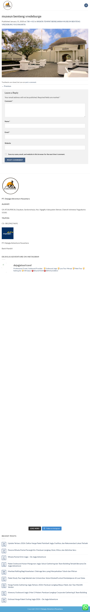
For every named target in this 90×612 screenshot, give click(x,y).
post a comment (30, 82)
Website (8, 143)
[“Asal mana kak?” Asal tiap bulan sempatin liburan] (67, 287)
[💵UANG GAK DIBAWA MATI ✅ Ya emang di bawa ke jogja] (67, 437)
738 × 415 (30, 21)
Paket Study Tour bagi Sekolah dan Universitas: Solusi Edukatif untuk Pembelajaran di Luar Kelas (46, 578)
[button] (86, 5)
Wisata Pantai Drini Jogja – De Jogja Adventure (27, 557)
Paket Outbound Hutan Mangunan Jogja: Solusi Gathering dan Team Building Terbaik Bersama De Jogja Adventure (47, 564)
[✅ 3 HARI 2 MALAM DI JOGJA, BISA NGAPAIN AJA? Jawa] (67, 387)
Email (7, 132)
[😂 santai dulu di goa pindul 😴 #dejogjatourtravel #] (23, 287)
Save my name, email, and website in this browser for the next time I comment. (36, 154)
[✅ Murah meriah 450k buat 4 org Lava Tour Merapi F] (23, 513)
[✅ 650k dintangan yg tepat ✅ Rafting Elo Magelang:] (23, 462)
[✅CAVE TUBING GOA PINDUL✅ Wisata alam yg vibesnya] (67, 462)
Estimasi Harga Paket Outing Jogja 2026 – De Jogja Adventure (33, 599)
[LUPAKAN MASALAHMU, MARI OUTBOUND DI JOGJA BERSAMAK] (67, 362)
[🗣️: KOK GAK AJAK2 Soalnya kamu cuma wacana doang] (23, 488)
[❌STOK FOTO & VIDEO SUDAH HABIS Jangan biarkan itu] (67, 412)
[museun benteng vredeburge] (45, 53)
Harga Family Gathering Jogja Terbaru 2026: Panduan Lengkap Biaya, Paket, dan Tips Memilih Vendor (45, 586)
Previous (6, 86)
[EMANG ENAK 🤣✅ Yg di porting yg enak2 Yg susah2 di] (67, 488)
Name (7, 121)
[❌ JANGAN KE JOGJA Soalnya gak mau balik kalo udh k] (23, 387)
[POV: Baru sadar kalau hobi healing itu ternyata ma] (23, 337)
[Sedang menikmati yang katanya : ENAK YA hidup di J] (23, 312)
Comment (9, 101)
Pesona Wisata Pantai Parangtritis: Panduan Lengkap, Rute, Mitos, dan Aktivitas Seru (42, 550)
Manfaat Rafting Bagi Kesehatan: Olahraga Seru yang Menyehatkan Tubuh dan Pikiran (42, 571)
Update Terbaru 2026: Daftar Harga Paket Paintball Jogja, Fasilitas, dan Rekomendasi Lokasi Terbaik (48, 543)
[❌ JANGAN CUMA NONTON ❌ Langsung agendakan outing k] (67, 513)
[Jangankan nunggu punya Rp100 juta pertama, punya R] (67, 337)
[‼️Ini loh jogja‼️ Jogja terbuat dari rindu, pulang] (23, 412)
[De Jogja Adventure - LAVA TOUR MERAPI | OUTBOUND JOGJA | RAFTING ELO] (7, 5)
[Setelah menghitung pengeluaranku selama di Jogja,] (23, 362)
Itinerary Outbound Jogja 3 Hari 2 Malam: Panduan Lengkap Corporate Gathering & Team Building (47, 592)
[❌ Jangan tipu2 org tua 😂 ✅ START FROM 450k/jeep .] (23, 437)
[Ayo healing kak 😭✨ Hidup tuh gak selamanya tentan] (67, 312)
